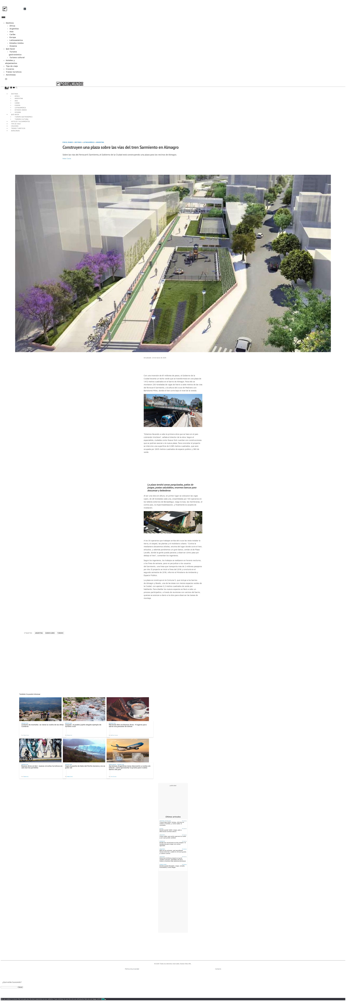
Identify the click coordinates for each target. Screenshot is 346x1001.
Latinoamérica (16, 40)
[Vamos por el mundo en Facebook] (6, 88)
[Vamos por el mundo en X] (11, 88)
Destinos (10, 23)
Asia (11, 32)
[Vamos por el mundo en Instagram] (8, 88)
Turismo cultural (17, 57)
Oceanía (13, 46)
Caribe (12, 34)
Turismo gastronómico (15, 53)
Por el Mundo (68, 142)
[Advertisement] (106, 167)
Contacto (218, 969)
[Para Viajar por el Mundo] (70, 84)
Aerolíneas (11, 75)
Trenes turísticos (14, 72)
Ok (103, 999)
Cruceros (10, 69)
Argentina (14, 29)
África (12, 26)
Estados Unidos (17, 43)
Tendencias (162, 841)
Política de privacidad (132, 969)
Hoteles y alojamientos (11, 61)
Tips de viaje (12, 66)
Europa (13, 37)
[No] (105, 999)
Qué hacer (10, 49)
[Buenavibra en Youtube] (14, 88)
